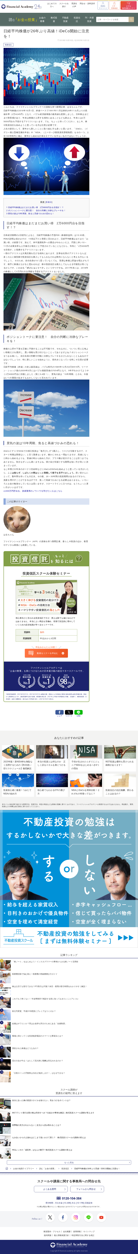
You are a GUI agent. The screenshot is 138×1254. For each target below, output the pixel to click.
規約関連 (47, 1235)
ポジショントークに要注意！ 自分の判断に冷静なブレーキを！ (36, 210)
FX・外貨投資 (89, 19)
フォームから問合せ (86, 1189)
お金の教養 (42, 19)
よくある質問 (49, 1189)
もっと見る (69, 1162)
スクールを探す (64, 5)
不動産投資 (65, 19)
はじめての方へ (52, 5)
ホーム (7, 1168)
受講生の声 (74, 5)
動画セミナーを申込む (47, 653)
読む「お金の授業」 (47, 1168)
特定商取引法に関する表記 (83, 1235)
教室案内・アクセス (52, 1231)
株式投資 (54, 19)
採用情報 (77, 1231)
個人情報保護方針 (61, 1235)
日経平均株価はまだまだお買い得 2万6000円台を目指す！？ (35, 207)
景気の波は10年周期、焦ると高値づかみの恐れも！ (30, 213)
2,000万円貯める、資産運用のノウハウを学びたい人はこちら (33, 490)
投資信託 (77, 19)
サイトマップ (89, 1231)
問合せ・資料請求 (87, 3)
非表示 (49, 202)
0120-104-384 (71, 1198)
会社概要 (67, 1231)
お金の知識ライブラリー (23, 1168)
